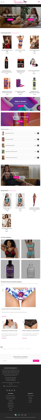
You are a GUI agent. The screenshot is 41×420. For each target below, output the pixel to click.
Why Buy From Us (10, 405)
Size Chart (10, 410)
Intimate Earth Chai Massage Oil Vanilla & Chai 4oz (6, 72)
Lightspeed (26, 417)
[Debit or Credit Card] (19, 415)
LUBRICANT (23, 260)
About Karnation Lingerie (11, 395)
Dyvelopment (34, 417)
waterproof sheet (28, 348)
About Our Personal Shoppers (11, 397)
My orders (30, 397)
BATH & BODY (3, 260)
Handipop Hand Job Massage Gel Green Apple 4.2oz (34, 92)
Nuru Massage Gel (4, 348)
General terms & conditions (10, 398)
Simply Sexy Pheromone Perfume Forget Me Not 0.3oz (7, 92)
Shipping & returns (11, 403)
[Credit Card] (15, 415)
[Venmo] (25, 415)
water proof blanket (21, 348)
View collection (12, 190)
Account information (30, 395)
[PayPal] (22, 415)
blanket (14, 348)
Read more (4, 316)
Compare (30, 400)
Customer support (11, 406)
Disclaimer (10, 400)
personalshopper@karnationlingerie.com (11, 386)
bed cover (10, 348)
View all (11, 129)
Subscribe (36, 360)
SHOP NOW (10, 19)
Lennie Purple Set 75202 (20, 50)
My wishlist (30, 398)
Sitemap (10, 408)
